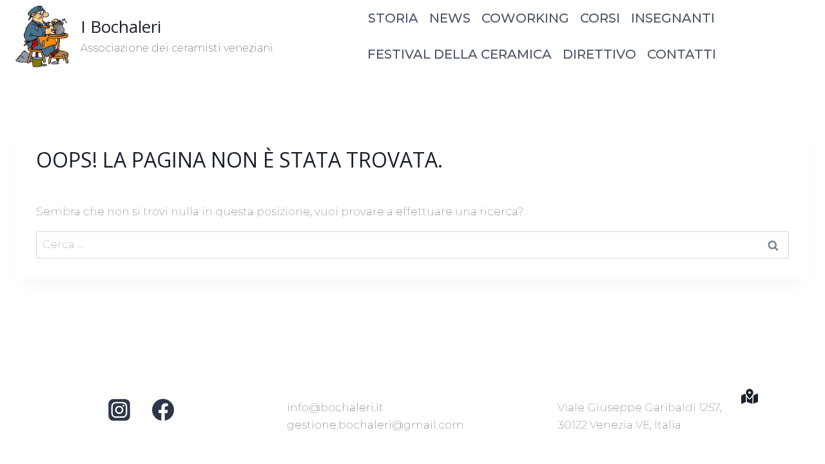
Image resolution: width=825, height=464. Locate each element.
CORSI (600, 18)
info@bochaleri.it (335, 407)
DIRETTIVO (599, 54)
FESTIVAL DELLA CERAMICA (459, 54)
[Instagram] (119, 410)
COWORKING (525, 18)
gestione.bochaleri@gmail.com (375, 424)
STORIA (393, 18)
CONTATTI (681, 54)
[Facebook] (163, 410)
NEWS (450, 18)
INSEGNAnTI (673, 18)
